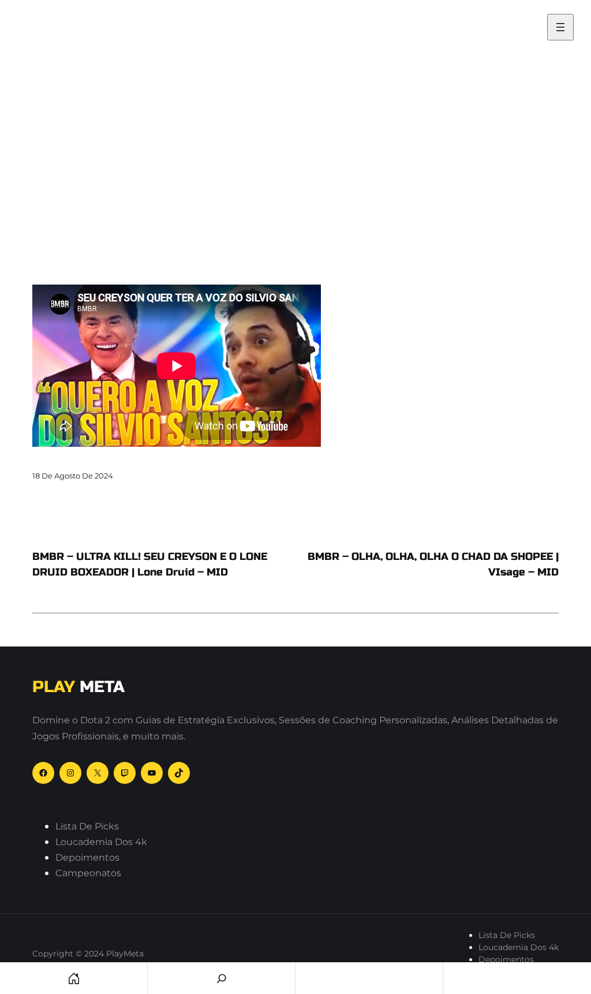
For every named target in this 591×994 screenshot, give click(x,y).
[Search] (221, 978)
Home (73, 978)
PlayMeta (54, 21)
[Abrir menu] (560, 27)
